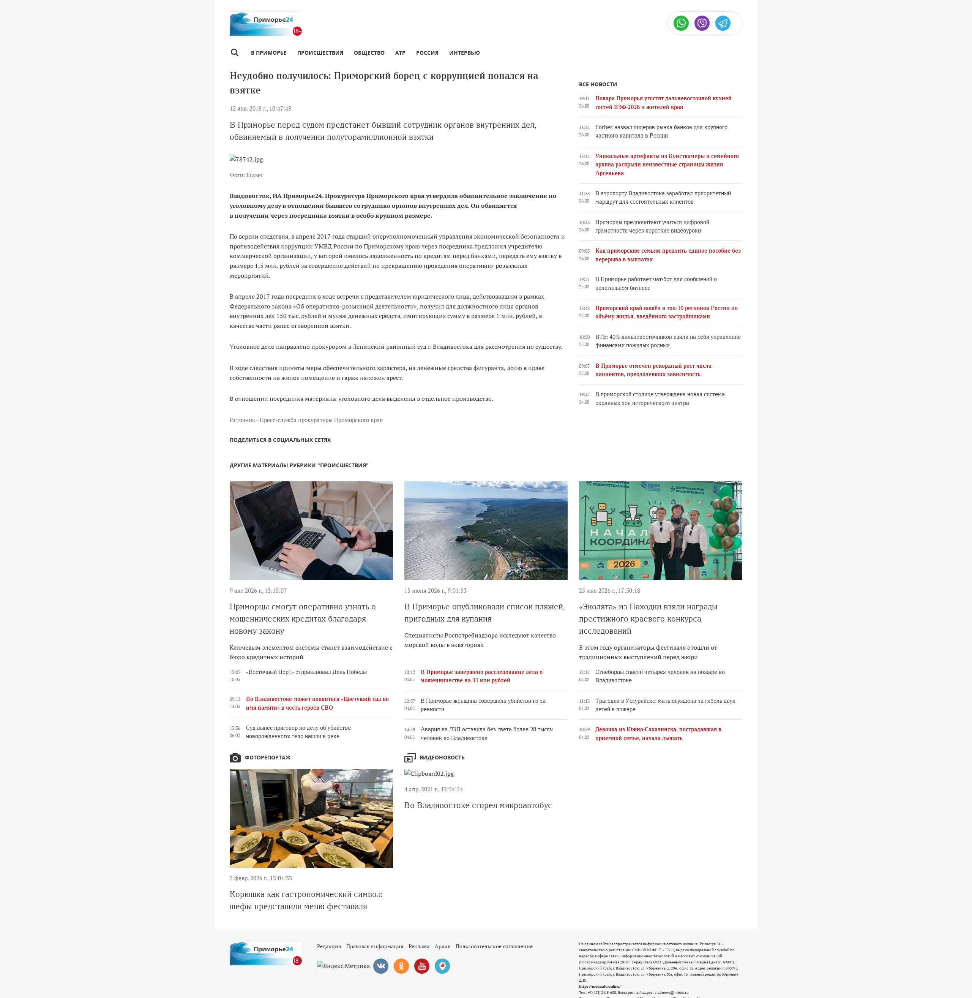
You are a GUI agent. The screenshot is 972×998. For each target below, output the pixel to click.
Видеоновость (442, 757)
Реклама (419, 946)
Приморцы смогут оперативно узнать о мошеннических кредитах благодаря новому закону (303, 618)
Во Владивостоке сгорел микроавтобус (478, 805)
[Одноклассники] (401, 966)
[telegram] (723, 23)
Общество (369, 52)
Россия (427, 52)
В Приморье (269, 52)
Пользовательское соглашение (494, 946)
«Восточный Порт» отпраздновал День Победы (306, 672)
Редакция (329, 946)
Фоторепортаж (267, 757)
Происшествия (320, 52)
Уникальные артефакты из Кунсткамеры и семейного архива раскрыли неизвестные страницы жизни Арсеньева (667, 164)
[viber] (702, 23)
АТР (400, 52)
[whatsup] (681, 23)
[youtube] (421, 966)
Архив (442, 946)
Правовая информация (374, 946)
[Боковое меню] (234, 52)
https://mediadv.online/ (599, 986)
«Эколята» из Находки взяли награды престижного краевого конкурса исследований (648, 618)
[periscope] (442, 966)
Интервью (464, 52)
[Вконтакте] (380, 966)
